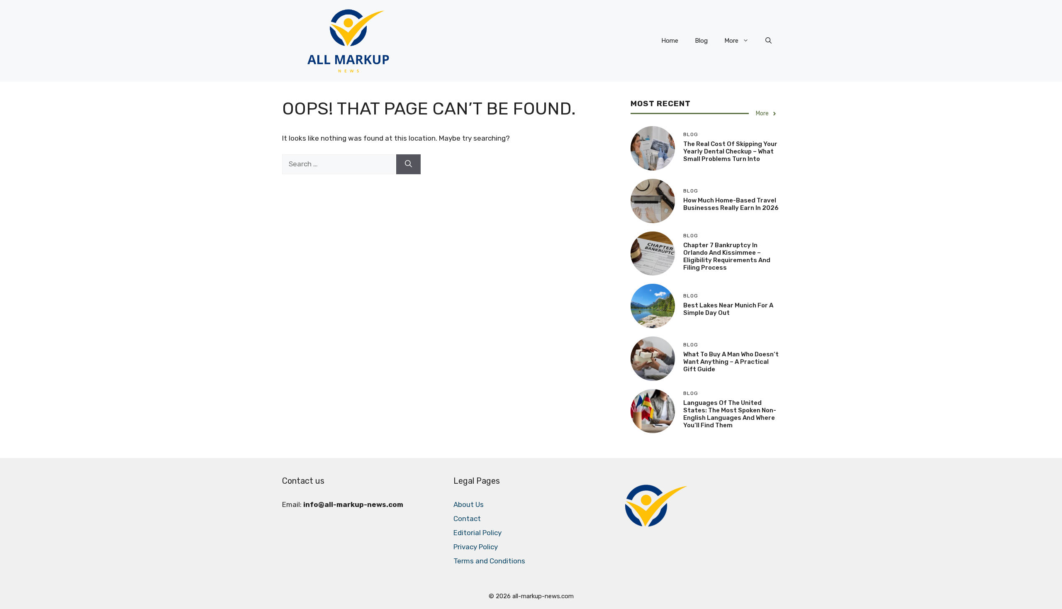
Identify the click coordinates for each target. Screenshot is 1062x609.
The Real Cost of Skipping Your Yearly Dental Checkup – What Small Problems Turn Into (730, 151)
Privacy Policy (475, 547)
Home (669, 40)
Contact (467, 518)
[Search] (408, 164)
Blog (701, 40)
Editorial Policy (477, 533)
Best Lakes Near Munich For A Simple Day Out (728, 309)
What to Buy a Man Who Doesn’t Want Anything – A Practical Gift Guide (731, 362)
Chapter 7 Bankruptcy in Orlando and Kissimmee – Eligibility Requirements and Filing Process (726, 256)
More (731, 40)
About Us (468, 504)
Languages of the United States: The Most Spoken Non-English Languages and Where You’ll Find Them (729, 414)
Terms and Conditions (489, 561)
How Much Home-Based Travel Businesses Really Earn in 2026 (731, 204)
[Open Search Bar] (768, 40)
